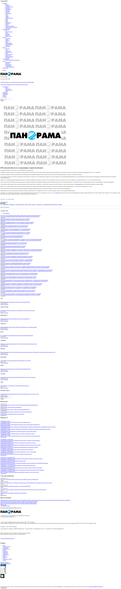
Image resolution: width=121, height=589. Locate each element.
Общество (8, 5)
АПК (7, 41)
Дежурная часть (9, 31)
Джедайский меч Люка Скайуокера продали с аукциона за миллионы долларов (18, 433)
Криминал (8, 34)
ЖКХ (7, 20)
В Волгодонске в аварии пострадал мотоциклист (11, 407)
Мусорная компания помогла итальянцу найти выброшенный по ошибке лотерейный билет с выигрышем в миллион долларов (28, 426)
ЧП (6, 30)
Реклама (7, 23)
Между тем (5, 68)
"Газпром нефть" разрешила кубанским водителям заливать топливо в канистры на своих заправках (22, 470)
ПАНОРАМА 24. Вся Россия (7, 439)
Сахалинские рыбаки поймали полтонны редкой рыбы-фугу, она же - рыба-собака (18, 451)
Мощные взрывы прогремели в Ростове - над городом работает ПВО (15, 486)
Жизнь (4, 555)
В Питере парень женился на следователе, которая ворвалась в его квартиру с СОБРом (19, 447)
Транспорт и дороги (10, 26)
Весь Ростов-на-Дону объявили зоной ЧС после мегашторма (14, 493)
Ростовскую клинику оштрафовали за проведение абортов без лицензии (16, 257)
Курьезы (7, 35)
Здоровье (7, 48)
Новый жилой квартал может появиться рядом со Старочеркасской (15, 318)
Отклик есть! (8, 13)
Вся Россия (8, 88)
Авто (7, 53)
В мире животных (9, 56)
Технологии (8, 51)
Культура (7, 10)
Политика (8, 7)
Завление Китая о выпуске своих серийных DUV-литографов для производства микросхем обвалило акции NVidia (25, 429)
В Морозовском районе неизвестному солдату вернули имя (13, 243)
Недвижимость (9, 43)
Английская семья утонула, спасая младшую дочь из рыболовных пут (16, 422)
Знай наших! (8, 62)
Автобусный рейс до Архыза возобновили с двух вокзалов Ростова (15, 230)
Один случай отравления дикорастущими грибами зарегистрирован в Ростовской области (20, 216)
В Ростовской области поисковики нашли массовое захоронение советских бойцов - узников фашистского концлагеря (26, 271)
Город (7, 19)
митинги (33, 204)
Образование (8, 9)
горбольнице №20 (79, 184)
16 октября (57, 192)
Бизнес (7, 39)
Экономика (8, 38)
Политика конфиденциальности (7, 538)
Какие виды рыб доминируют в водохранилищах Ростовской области (16, 369)
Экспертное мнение (10, 66)
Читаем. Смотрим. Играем (11, 27)
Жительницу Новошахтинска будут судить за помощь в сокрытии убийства (17, 223)
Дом (6, 49)
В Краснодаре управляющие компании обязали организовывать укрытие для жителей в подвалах (22, 458)
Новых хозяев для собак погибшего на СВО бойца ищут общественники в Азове (18, 277)
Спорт (7, 24)
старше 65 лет (39, 204)
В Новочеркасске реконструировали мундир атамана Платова (14, 226)
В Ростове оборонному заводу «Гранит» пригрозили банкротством (15, 409)
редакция (86, 172)
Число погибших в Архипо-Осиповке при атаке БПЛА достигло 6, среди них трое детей (20, 472)
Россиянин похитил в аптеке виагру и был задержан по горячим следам (16, 454)
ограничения (6, 204)
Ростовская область (20, 204)
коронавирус (12, 204)
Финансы (8, 40)
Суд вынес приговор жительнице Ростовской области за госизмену (15, 233)
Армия (7, 15)
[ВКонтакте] (1, 203)
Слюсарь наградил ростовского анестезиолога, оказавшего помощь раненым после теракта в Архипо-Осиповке (25, 267)
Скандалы (8, 11)
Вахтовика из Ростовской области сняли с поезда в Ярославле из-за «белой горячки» (19, 274)
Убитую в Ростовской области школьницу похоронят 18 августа (14, 254)
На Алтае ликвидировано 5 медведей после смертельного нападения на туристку (18, 442)
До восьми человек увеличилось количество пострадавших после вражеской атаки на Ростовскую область (23, 489)
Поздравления (9, 64)
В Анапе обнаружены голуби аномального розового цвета (13, 460)
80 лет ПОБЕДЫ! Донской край (12, 60)
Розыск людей (9, 36)
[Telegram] (5, 203)
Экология (8, 57)
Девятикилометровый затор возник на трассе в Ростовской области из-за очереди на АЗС (20, 394)
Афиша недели (9, 52)
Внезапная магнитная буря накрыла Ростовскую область (13, 247)
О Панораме (3, 505)
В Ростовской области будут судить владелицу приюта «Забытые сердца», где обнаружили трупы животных (24, 281)
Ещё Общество (6, 213)
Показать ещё (3, 415)
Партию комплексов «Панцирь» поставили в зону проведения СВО (15, 302)
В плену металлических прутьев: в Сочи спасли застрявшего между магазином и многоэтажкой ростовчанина (24, 463)
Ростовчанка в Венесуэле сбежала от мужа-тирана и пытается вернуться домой (18, 310)
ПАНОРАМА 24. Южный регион (8, 457)
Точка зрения (8, 65)
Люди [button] (4, 61)
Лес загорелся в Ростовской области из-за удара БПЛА (12, 414)
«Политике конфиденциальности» (95, 586)
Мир (6, 87)
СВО (7, 14)
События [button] (5, 3)
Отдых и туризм (9, 54)
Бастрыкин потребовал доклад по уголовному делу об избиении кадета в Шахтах (18, 288)
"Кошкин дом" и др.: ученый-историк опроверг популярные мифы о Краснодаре (18, 465)
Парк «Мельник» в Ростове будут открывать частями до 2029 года (15, 385)
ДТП (7, 32)
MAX (9, 199)
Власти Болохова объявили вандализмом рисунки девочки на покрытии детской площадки (20, 440)
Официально (8, 22)
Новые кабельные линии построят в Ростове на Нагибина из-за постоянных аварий (19, 327)
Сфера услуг (8, 45)
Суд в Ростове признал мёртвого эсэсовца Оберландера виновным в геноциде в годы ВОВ (20, 294)
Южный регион (9, 90)
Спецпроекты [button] (6, 59)
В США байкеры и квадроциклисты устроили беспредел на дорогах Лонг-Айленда (18, 431)
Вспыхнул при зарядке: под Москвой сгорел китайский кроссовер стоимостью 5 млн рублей (20, 445)
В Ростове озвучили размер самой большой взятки (11, 237)
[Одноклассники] (2, 203)
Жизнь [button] (4, 47)
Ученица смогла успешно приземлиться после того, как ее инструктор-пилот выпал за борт (20, 435)
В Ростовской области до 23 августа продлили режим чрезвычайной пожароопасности (19, 405)
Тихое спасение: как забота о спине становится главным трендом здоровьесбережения (19, 501)
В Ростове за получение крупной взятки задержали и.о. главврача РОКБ (16, 260)
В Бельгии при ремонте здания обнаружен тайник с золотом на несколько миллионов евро (20, 424)
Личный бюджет (9, 44)
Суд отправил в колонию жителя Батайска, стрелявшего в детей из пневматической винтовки (21, 240)
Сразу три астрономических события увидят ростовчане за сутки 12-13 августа (18, 291)
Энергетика (8, 28)
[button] (6, 86)
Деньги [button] (4, 37)
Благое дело (8, 55)
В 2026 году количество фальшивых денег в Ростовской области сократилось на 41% (19, 343)
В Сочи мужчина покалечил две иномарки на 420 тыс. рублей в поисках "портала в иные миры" (21, 467)
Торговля (8, 46)
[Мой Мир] (3, 203)
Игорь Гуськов (28, 204)
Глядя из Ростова (9, 18)
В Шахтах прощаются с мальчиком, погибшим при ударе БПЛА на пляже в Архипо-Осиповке (21, 284)
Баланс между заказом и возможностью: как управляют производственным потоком (19, 503)
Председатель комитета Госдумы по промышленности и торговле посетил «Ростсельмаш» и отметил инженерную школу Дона (28, 352)
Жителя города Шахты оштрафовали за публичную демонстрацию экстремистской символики (21, 250)
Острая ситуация (9, 6)
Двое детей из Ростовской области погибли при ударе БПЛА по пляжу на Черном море (19, 479)
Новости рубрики (4, 304)
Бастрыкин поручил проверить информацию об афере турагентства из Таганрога (18, 377)
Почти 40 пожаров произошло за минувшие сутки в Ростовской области (16, 411)
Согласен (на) (3, 587)
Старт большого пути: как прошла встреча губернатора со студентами (16, 360)
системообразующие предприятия (50, 204)
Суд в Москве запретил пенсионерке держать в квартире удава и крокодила (17, 449)
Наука (7, 21)
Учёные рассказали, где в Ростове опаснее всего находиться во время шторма (17, 82)
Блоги (7, 91)
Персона (7, 63)
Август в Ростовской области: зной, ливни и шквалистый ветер (14, 84)
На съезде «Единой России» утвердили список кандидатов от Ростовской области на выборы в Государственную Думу (26, 482)
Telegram (12, 199)
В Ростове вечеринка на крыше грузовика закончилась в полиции (15, 220)
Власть (7, 4)
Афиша (7, 17)
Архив (4, 70)
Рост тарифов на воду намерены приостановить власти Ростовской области (17, 335)
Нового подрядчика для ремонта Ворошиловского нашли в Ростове (15, 264)
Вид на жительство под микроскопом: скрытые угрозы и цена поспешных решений (19, 502)
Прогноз (7, 12)
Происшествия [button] (6, 29)
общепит (60, 204)
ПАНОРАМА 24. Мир (5, 421)
